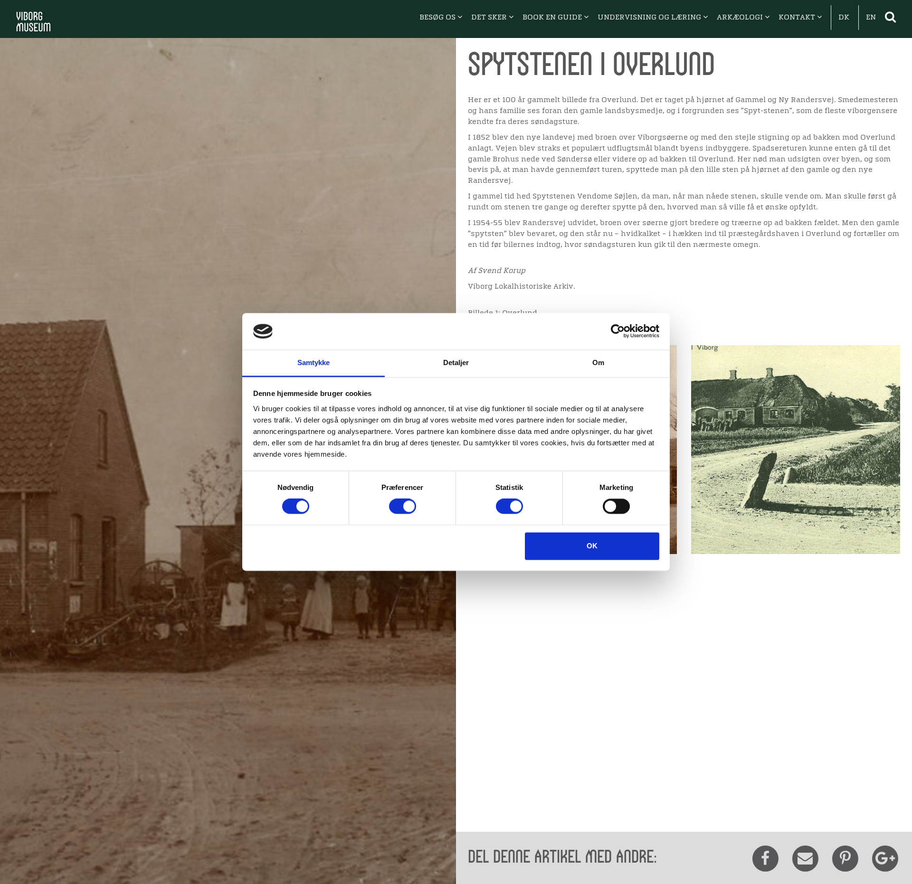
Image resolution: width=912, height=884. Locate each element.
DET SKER (490, 17)
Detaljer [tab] (456, 362)
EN (871, 17)
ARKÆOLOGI (741, 17)
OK (592, 546)
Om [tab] (598, 362)
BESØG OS (438, 17)
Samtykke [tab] (313, 362)
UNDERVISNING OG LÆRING (650, 17)
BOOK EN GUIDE (553, 17)
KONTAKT (798, 17)
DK (843, 17)
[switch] (402, 506)
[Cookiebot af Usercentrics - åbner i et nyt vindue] (617, 331)
